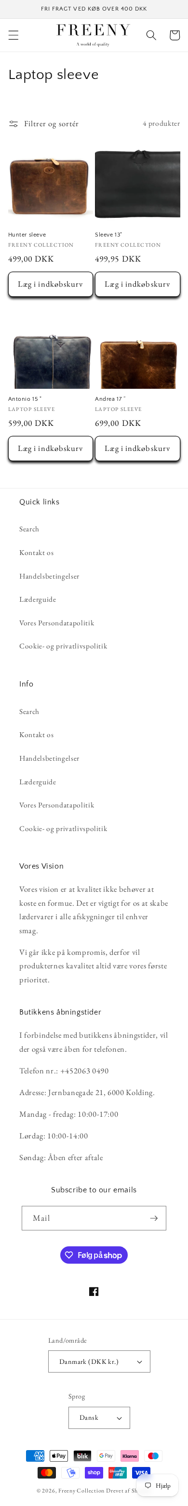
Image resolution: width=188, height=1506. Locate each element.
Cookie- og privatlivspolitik (63, 646)
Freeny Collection (81, 1490)
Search (29, 529)
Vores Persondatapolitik (56, 623)
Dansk (89, 1417)
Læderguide (37, 599)
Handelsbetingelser (49, 576)
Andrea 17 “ (110, 399)
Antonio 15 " (25, 399)
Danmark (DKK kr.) (89, 1361)
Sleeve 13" (108, 235)
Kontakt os (36, 552)
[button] (13, 35)
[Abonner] (153, 1218)
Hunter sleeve (27, 235)
